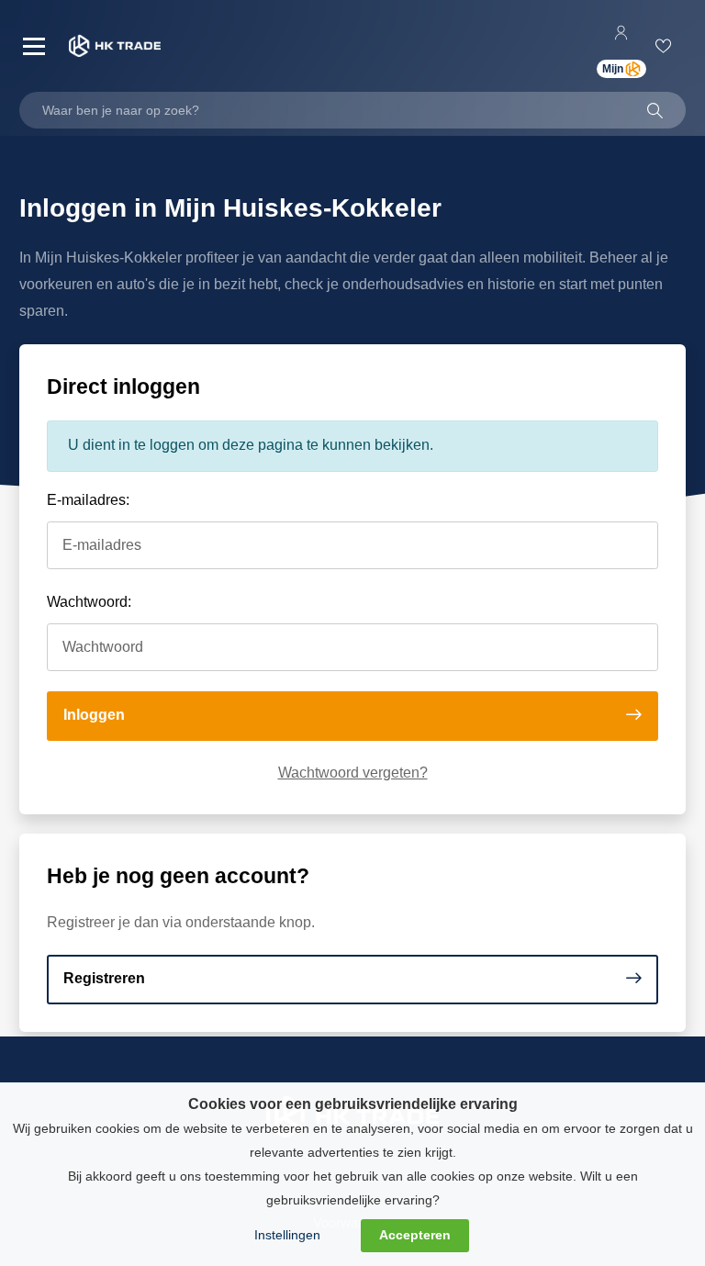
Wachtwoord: (89, 602)
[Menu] (34, 46)
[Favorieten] (666, 46)
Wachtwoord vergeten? (353, 772)
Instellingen (287, 1234)
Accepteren (415, 1234)
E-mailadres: (88, 500)
